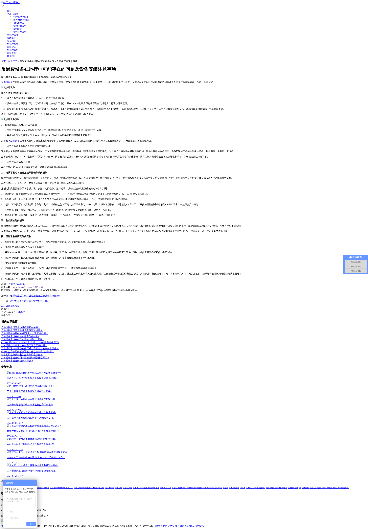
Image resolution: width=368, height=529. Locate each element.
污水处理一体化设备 (82, 488)
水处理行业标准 (178, 488)
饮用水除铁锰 (343, 488)
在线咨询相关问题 (10, 306)
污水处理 (118, 488)
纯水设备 (249, 488)
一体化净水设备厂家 (64, 488)
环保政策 (11, 47)
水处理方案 (12, 35)
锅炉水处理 (270, 488)
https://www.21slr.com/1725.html (28, 287)
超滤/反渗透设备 (21, 20)
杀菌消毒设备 (19, 26)
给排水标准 (202, 488)
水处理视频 (12, 44)
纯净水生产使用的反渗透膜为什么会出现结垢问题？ (27, 351)
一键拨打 (20, 312)
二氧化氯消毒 (191, 488)
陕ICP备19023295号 (164, 526)
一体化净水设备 (21, 17)
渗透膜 (225, 488)
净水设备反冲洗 (259, 488)
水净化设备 (12, 14)
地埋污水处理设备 (214, 488)
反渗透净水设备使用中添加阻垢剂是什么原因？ (25, 357)
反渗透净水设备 (17, 284)
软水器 (53, 488)
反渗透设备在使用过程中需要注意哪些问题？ (24, 345)
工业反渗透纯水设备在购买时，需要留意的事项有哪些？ (30, 348)
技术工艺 (11, 38)
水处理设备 (14, 140)
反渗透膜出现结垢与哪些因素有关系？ (20, 327)
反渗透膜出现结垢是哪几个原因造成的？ (22, 330)
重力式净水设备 (315, 488)
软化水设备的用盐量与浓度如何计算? (29, 301)
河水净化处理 (234, 488)
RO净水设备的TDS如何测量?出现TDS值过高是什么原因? (30, 342)
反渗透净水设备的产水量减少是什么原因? (22, 339)
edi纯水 (242, 488)
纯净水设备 (109, 488)
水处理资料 (12, 50)
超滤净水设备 (153, 488)
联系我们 (11, 56)
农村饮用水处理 (97, 488)
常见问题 (11, 41)
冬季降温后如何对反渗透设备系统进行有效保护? (35, 295)
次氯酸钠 (305, 488)
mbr (300, 488)
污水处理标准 (165, 488)
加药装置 (17, 29)
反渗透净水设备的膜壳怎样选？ (17, 360)
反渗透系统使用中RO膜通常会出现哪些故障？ (24, 333)
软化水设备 (18, 23)
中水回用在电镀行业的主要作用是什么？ (22, 354)
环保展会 (11, 53)
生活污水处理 (293, 488)
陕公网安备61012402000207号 (190, 526)
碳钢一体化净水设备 (330, 488)
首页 (9, 10)
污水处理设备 (19, 32)
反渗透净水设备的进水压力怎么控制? (20, 336)
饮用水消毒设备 (281, 488)
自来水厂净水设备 (140, 488)
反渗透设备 (7, 82)
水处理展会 (127, 488)
